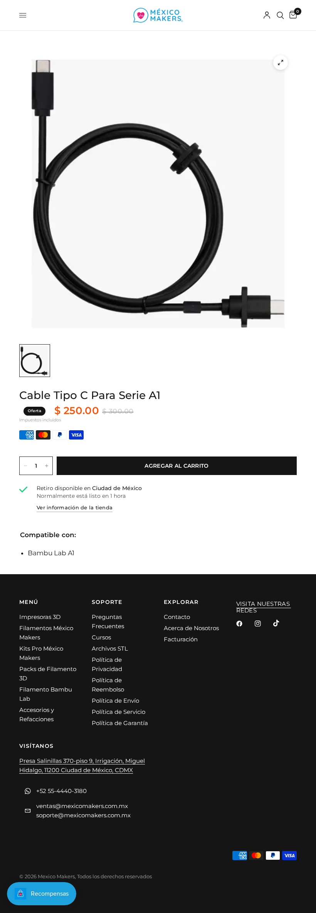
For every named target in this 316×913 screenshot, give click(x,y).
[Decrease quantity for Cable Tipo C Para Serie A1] (25, 466)
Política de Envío (115, 700)
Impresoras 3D (40, 617)
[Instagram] (263, 623)
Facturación (181, 639)
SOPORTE (107, 602)
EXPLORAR (181, 602)
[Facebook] (244, 623)
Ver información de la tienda (75, 507)
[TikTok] (281, 623)
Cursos (101, 637)
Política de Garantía (120, 723)
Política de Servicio (118, 711)
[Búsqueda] (280, 15)
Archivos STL (110, 648)
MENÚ (29, 602)
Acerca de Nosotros (191, 628)
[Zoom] (280, 62)
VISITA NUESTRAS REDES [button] (263, 603)
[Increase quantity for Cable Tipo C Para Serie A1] (46, 466)
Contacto (177, 617)
